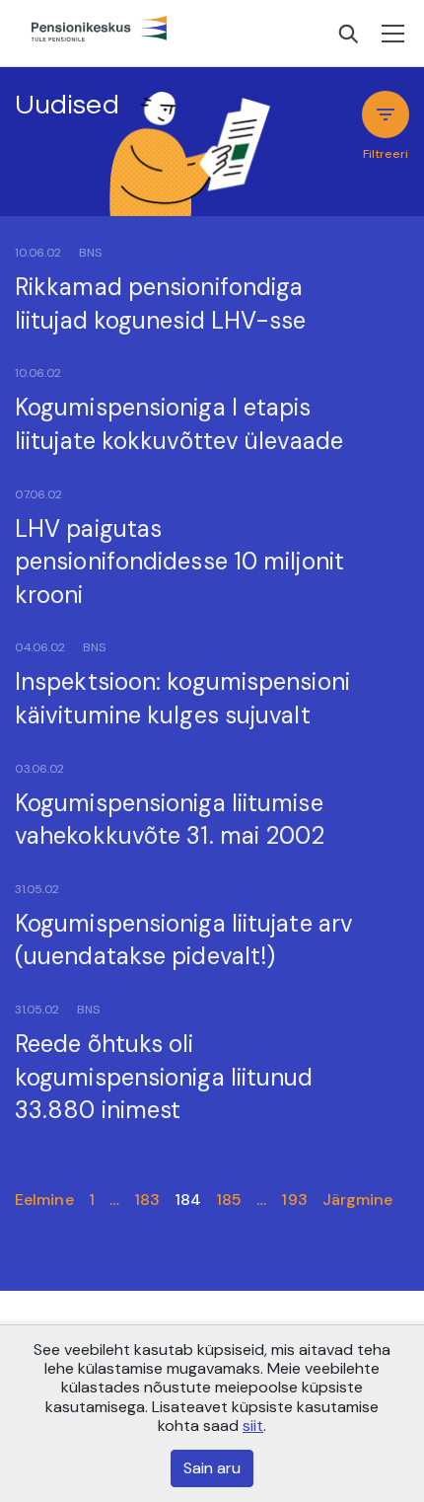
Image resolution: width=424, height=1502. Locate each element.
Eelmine (44, 1199)
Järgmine (357, 1199)
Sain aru (212, 1468)
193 (294, 1199)
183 (147, 1199)
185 (229, 1199)
